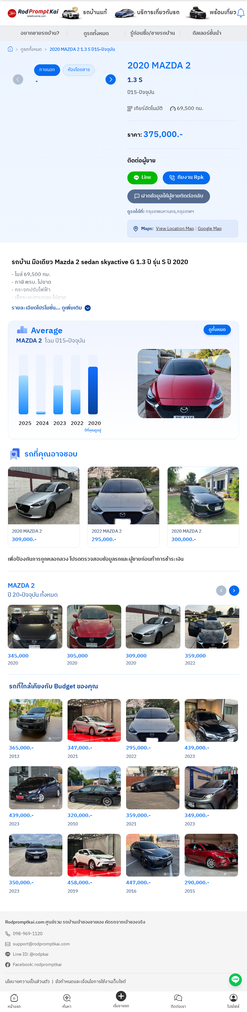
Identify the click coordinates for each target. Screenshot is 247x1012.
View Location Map (175, 228)
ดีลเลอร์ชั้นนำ (207, 33)
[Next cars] (234, 590)
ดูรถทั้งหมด (96, 33)
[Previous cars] (221, 590)
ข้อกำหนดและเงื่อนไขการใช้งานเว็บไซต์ (90, 982)
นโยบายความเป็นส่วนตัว (27, 982)
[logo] (33, 13)
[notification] (240, 12)
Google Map (210, 228)
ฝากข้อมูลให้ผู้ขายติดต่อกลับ (172, 196)
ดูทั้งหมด (217, 329)
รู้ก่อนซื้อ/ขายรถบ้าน (152, 33)
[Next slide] (110, 79)
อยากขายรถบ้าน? (40, 33)
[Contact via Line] (235, 979)
